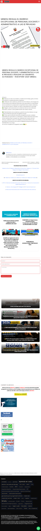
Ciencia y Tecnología (11, 187)
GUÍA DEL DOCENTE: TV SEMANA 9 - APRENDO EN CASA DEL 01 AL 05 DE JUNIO (30, 163)
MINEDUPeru (9, 152)
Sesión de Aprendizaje (11, 508)
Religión (21, 187)
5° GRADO (28, 177)
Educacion (21, 486)
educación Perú (27, 486)
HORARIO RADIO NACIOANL (7, 498)
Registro (10, 506)
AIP (24, 187)
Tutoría (28, 187)
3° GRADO (17, 177)
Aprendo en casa (25, 481)
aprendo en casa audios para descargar (10, 484)
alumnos (9, 481)
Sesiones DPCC (4, 508)
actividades (4, 481)
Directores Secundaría (30, 189)
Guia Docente (4, 493)
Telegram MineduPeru (15, 168)
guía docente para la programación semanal (12, 496)
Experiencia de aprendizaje (25, 491)
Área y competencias (33, 508)
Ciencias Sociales (10, 183)
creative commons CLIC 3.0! (23, 516)
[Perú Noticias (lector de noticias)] (4, 420)
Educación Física (19, 183)
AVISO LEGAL (4, 519)
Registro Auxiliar (16, 506)
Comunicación (35, 183)
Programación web (28, 503)
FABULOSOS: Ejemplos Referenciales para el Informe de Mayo (10, 163)
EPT (18, 187)
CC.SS (32, 484)
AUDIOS (27, 484)
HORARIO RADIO (27, 496)
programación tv (20, 503)
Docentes (11, 486)
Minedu (4, 501)
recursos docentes (4, 506)
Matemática (22, 184)
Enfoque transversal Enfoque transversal (19, 489)
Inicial (18, 175)
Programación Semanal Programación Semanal (9, 503)
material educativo (34, 498)
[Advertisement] (20, 8)
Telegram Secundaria (23, 170)
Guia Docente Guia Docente (15, 493)
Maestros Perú (5, 168)
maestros (27, 498)
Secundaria (24, 506)
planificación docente (12, 501)
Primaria (22, 501)
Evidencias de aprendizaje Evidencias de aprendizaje (10, 491)
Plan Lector (18, 501)
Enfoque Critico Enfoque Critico (6, 489)
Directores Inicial (10, 189)
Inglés (16, 184)
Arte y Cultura (27, 183)
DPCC (4, 183)
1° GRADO (7, 177)
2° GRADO (12, 177)
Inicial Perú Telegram (26, 168)
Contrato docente (5, 486)
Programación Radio (29, 501)
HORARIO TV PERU (17, 498)
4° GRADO (23, 177)
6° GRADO (34, 177)
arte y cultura (22, 484)
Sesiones (30, 506)
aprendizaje (15, 481)
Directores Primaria (19, 189)
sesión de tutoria (19, 508)
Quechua (32, 187)
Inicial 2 (22, 175)
